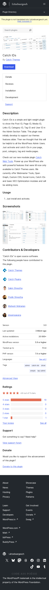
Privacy (6, 496)
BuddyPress (10, 542)
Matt (6, 532)
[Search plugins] (30, 30)
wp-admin (41, 371)
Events (29, 510)
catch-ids (35, 365)
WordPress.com (11, 528)
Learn (5, 505)
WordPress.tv (10, 519)
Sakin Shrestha (15, 288)
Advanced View (10, 378)
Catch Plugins (14, 279)
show (43, 365)
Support (9, 104)
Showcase (31, 483)
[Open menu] (45, 4)
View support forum (12, 442)
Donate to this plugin (13, 466)
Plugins (29, 492)
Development (11, 97)
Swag (30, 519)
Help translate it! (24, 21)
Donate (31, 514)
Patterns (30, 496)
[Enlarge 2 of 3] (43, 214)
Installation (10, 90)
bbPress (8, 537)
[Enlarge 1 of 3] (20, 214)
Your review (8, 423)
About (5, 483)
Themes (30, 487)
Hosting (6, 492)
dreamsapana (14, 315)
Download (9, 67)
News (5, 487)
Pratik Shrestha (15, 297)
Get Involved (32, 505)
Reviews (9, 84)
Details (8, 77)
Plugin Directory (9, 12)
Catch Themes (13, 59)
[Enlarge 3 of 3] (43, 227)
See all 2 (42, 359)
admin (27, 365)
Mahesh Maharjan (16, 306)
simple (32, 371)
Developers (8, 514)
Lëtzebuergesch (16, 554)
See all (43, 423)
